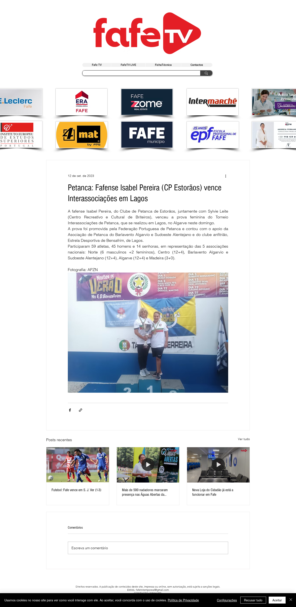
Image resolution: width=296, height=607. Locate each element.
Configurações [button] (227, 600)
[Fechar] (290, 600)
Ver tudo (244, 439)
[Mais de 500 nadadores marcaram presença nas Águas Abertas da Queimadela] (148, 464)
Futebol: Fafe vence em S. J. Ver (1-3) (76, 490)
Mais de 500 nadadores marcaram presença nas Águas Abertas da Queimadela (145, 492)
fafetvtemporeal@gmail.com (152, 589)
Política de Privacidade (183, 600)
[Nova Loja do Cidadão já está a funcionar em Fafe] (218, 464)
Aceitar (277, 600)
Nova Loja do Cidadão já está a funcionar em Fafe (212, 492)
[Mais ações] (225, 175)
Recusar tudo (253, 600)
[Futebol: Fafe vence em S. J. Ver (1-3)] (77, 464)
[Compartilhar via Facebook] (70, 410)
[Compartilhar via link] (80, 410)
